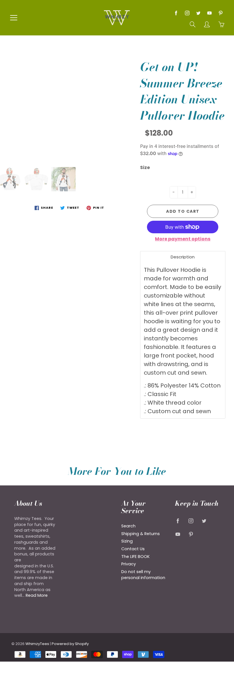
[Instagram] (187, 13)
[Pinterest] (220, 13)
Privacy (128, 564)
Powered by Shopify (70, 643)
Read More (37, 595)
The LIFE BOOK (135, 556)
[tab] (182, 257)
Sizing (127, 541)
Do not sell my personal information (143, 575)
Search (128, 526)
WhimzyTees (37, 643)
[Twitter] (198, 13)
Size (145, 167)
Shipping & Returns (140, 534)
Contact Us (133, 549)
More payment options (182, 239)
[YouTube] (209, 13)
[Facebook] (176, 13)
